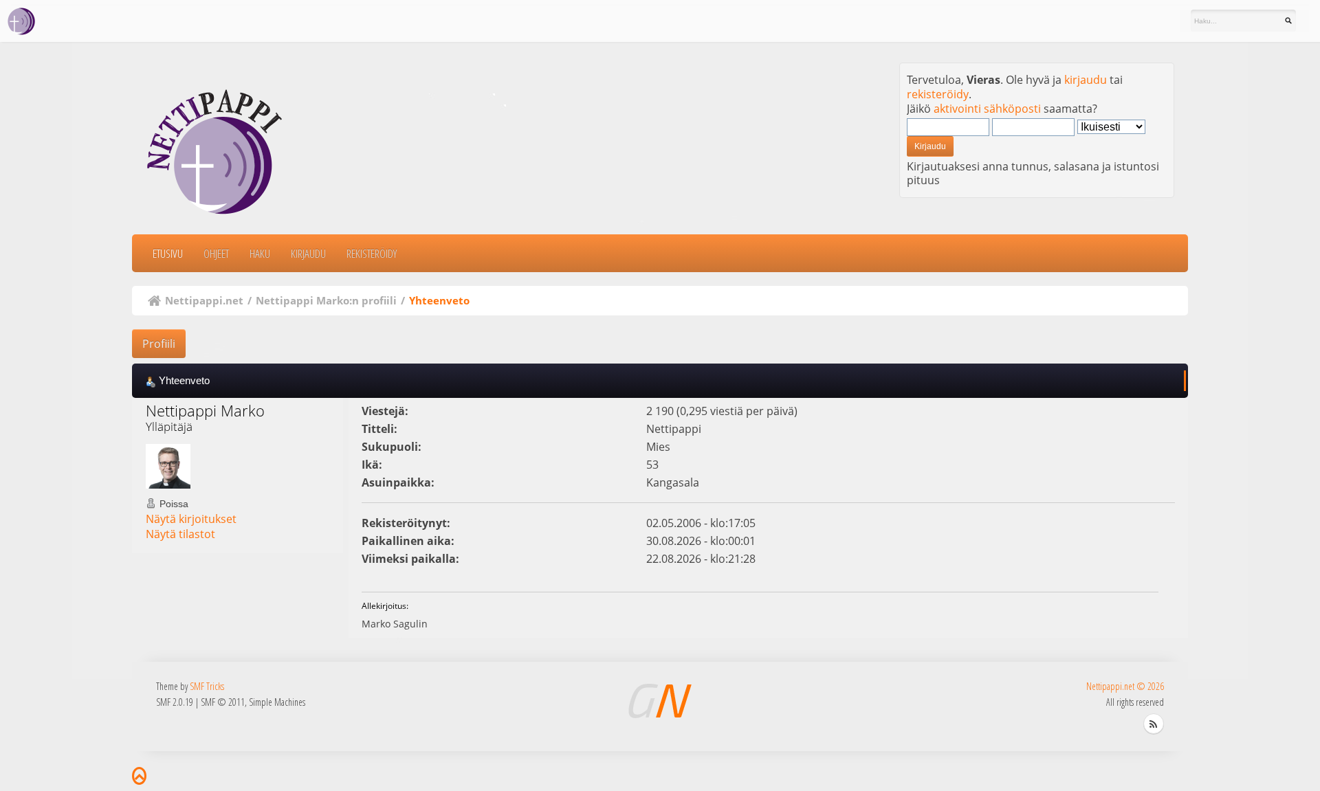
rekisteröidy (938, 94)
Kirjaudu (308, 253)
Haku (260, 253)
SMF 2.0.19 (174, 702)
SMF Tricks (207, 686)
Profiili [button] (158, 343)
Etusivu (168, 253)
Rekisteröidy (371, 253)
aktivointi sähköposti (987, 108)
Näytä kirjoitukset (191, 518)
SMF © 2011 (223, 702)
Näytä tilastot (180, 534)
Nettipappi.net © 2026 (1125, 686)
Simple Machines (277, 702)
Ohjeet (216, 253)
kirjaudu (1085, 79)
